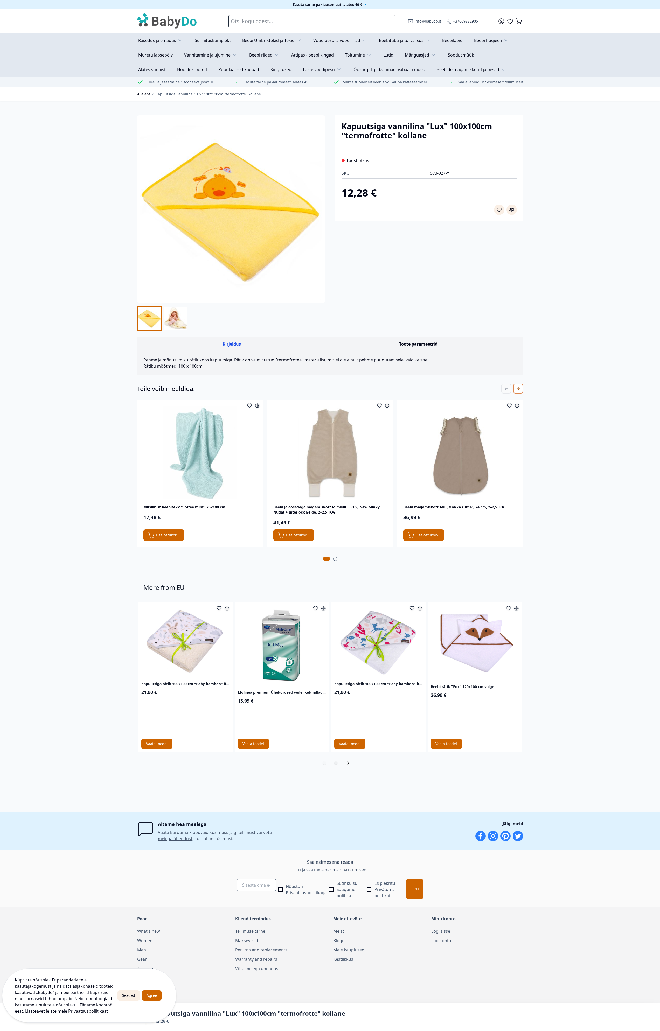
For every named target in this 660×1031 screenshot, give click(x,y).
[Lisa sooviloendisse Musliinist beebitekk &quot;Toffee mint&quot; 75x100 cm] (249, 405)
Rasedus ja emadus (157, 40)
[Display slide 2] (336, 763)
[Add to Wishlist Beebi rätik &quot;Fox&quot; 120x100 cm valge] (508, 608)
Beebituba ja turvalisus (401, 40)
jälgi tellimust (242, 832)
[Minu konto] (501, 21)
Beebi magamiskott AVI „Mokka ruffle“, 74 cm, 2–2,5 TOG (454, 506)
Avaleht (143, 94)
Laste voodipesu (319, 69)
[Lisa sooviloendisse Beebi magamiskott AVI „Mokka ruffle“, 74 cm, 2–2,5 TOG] (509, 405)
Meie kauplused (348, 950)
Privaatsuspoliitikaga (306, 892)
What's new (148, 931)
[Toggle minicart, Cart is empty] (519, 21)
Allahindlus (148, 978)
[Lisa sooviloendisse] (499, 210)
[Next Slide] (518, 389)
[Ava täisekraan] (231, 209)
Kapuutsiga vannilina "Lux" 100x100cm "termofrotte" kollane (208, 94)
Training (145, 968)
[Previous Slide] (506, 389)
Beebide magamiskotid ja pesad (468, 69)
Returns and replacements (261, 950)
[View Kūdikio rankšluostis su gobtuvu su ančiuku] (176, 318)
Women (144, 940)
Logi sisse (440, 931)
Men (141, 950)
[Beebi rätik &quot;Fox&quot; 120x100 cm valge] (475, 642)
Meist (338, 931)
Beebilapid (452, 40)
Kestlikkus (343, 959)
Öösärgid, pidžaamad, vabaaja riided (389, 69)
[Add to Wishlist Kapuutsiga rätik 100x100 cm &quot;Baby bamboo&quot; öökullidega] (219, 608)
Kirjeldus (232, 344)
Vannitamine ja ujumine (207, 55)
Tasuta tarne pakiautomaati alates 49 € (328, 4)
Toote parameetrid (418, 344)
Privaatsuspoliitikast (88, 1011)
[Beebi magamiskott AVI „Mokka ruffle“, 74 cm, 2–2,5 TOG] (460, 452)
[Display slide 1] (324, 763)
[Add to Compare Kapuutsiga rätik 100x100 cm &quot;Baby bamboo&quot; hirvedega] (419, 608)
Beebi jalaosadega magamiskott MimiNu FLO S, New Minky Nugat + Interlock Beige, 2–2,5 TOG (326, 509)
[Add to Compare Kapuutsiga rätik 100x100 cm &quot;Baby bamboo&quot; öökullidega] (227, 608)
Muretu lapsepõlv (155, 55)
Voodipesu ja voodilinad (336, 40)
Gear (142, 959)
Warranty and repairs (256, 959)
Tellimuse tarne (250, 931)
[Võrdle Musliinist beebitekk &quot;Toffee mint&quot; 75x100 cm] (257, 405)
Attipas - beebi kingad (312, 55)
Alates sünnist (152, 69)
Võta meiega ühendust (257, 968)
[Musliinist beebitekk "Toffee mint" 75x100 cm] (200, 452)
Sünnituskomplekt (213, 40)
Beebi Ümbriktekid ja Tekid (268, 40)
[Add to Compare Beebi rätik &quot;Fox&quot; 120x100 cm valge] (516, 608)
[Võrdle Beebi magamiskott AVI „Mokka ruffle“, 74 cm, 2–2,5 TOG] (517, 405)
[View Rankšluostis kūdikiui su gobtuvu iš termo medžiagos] (149, 318)
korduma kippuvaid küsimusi (198, 832)
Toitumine (355, 55)
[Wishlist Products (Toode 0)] (510, 21)
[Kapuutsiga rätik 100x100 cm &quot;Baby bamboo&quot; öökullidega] (185, 641)
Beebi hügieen (488, 40)
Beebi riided (261, 55)
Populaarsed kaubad (238, 69)
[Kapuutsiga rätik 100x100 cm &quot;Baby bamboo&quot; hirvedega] (378, 641)
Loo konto (441, 940)
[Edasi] (350, 763)
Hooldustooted (192, 69)
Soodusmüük (461, 55)
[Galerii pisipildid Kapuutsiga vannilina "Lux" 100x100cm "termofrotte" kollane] (162, 318)
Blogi (338, 940)
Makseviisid (246, 940)
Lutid (388, 55)
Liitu (415, 889)
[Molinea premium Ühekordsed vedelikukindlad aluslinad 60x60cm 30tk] (282, 645)
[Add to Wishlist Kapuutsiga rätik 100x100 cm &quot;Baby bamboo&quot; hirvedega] (412, 608)
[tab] (326, 559)
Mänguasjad (417, 55)
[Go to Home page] (167, 21)
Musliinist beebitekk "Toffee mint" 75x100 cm (184, 506)
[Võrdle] (511, 210)
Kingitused (280, 69)
